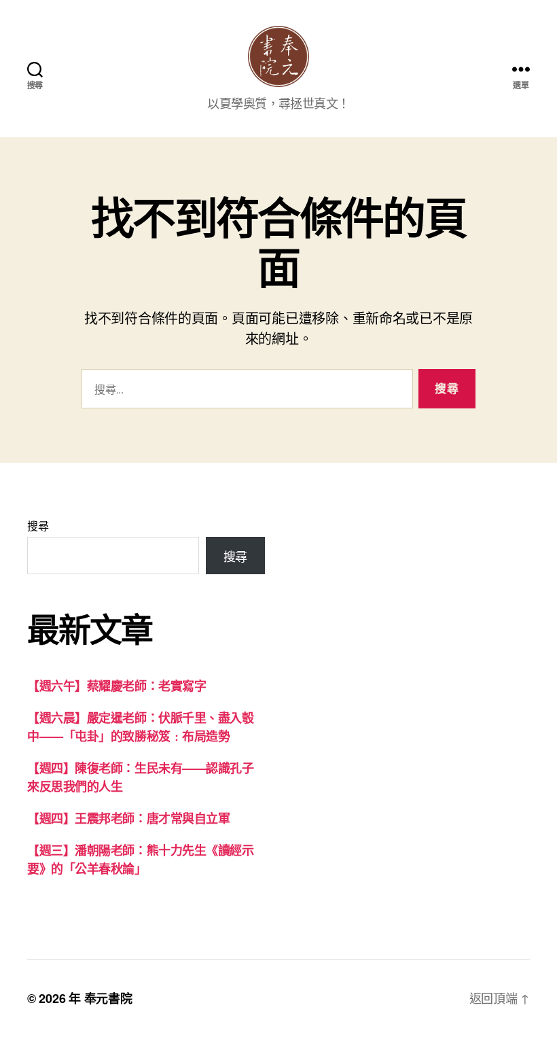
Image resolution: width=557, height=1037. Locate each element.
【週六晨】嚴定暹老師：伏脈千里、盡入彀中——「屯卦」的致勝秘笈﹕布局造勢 (140, 727)
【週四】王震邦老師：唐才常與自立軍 (128, 818)
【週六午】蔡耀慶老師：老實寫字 (116, 686)
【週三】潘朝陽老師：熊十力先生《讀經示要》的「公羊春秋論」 (140, 859)
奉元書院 (108, 998)
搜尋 (37, 525)
